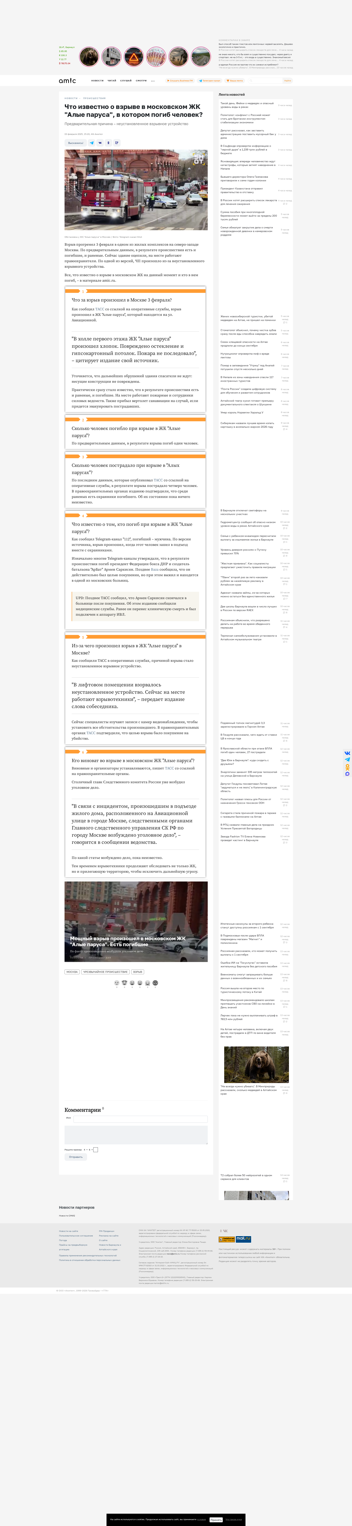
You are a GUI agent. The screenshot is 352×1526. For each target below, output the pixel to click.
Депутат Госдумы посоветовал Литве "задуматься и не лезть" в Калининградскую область (249, 787)
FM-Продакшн (106, 1231)
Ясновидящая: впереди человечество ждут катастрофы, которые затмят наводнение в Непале (248, 165)
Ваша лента (236, 80)
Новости (97, 80)
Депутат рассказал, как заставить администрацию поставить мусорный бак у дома (248, 134)
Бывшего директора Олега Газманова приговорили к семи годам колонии (244, 178)
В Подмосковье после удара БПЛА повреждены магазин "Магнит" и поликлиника (242, 939)
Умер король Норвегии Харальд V (242, 412)
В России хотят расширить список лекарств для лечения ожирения (249, 202)
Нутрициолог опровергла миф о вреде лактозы (245, 355)
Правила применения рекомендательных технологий (88, 1255)
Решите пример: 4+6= (79, 1149)
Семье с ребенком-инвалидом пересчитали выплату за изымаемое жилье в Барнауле (248, 537)
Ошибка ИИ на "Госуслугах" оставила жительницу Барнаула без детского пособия (249, 964)
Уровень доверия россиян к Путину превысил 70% (243, 551)
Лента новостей (232, 94)
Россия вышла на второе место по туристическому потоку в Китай (242, 990)
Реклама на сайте (108, 1235)
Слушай (126, 80)
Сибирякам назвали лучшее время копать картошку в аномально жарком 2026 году (247, 424)
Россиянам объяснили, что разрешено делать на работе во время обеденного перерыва (245, 624)
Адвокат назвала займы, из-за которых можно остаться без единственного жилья (247, 594)
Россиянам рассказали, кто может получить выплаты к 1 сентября (249, 952)
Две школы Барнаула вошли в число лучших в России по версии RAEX (249, 608)
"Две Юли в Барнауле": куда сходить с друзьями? (245, 762)
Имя (68, 1117)
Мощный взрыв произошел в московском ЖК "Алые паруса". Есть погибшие (128, 941)
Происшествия (94, 98)
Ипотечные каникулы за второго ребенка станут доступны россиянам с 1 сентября (247, 925)
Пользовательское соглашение (76, 1235)
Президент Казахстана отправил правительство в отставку (242, 190)
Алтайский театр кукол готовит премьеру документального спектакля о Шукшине (247, 402)
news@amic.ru (173, 1254)
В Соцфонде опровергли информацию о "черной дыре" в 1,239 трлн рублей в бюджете (246, 149)
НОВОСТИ (71, 98)
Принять (216, 1519)
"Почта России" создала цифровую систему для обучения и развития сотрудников (248, 390)
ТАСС (99, 309)
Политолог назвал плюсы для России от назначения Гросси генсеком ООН (246, 801)
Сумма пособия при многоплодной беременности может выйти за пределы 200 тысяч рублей (249, 215)
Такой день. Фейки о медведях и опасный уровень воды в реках (247, 105)
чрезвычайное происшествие (105, 971)
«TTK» (105, 1290)
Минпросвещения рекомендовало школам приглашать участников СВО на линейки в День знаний (248, 1003)
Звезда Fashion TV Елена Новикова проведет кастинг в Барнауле (243, 838)
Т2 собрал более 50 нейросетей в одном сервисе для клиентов (246, 1177)
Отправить (75, 1156)
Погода (63, 1240)
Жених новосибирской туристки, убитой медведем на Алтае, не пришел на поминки (248, 318)
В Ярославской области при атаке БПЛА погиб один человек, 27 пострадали (246, 750)
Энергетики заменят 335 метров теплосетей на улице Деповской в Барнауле (249, 773)
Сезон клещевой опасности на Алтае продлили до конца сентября (244, 343)
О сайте (103, 1240)
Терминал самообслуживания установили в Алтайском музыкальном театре (249, 637)
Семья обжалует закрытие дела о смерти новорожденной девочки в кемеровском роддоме (247, 231)
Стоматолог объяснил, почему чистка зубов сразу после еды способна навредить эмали (249, 331)
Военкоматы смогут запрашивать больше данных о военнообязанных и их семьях (247, 976)
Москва (72, 971)
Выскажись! (75, 142)
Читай (112, 80)
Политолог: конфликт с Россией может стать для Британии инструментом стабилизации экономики (245, 118)
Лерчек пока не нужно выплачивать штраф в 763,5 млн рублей (249, 1017)
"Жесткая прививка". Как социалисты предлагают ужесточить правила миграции (248, 565)
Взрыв (137, 971)
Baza (155, 569)
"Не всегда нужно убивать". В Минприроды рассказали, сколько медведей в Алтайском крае (249, 1090)
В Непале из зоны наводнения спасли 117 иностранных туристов (247, 379)
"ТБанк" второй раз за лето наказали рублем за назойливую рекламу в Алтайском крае (244, 581)
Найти (287, 80)
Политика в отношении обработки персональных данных (89, 1260)
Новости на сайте (68, 1231)
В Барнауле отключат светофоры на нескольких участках (243, 512)
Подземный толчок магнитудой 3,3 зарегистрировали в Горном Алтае (243, 724)
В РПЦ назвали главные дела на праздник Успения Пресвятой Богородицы (247, 826)
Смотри (141, 80)
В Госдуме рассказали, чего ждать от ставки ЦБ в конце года (249, 736)
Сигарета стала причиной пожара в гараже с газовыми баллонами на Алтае (248, 814)
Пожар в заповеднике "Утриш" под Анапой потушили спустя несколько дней (247, 367)
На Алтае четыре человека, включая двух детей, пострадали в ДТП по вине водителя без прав (248, 1033)
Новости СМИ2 (67, 1215)
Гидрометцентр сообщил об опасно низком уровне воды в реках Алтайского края (248, 523)
